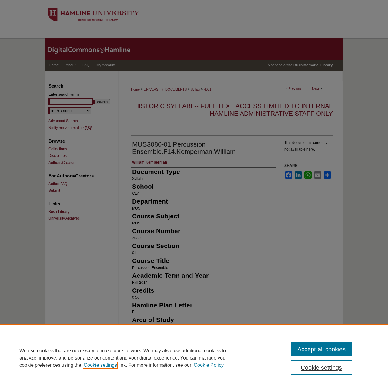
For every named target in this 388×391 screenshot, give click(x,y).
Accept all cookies (321, 349)
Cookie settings (100, 365)
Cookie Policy (209, 365)
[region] (194, 357)
